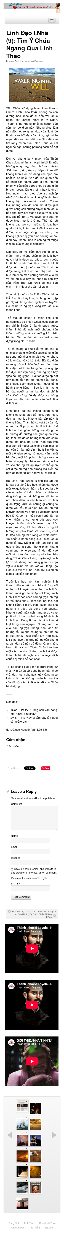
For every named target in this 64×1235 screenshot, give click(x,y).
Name (14, 835)
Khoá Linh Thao (47, 1223)
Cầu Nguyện (17, 1227)
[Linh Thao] (32, 6)
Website (15, 857)
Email (14, 847)
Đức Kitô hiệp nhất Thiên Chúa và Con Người (34, 911)
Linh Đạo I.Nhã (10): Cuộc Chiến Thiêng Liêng (32, 915)
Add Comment (37, 61)
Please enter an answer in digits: (29, 878)
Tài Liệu (49, 1227)
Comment (16, 804)
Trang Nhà (14, 1223)
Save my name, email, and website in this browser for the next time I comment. (34, 870)
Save (47, 768)
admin (11, 61)
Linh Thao (29, 1223)
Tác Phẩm (34, 1227)
